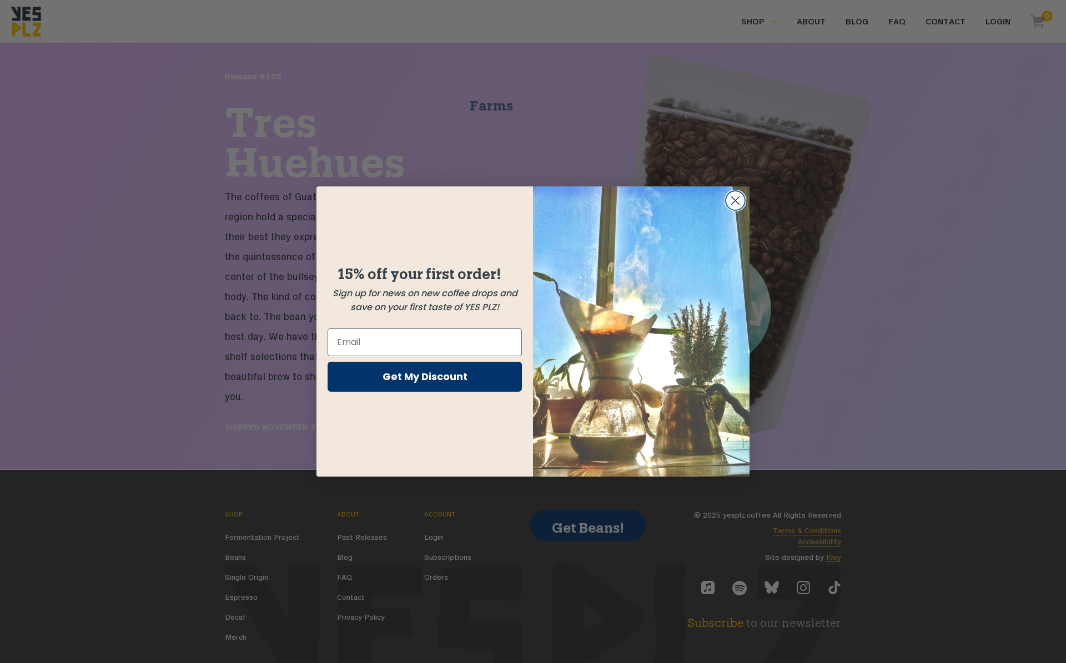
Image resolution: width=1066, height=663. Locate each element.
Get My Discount (425, 376)
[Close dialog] (735, 200)
